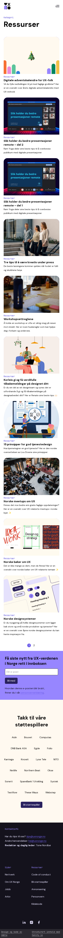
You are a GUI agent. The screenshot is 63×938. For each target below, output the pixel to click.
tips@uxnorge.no (35, 836)
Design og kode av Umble (11, 933)
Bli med (11, 680)
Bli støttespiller (31, 804)
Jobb (8, 889)
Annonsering (38, 889)
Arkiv (7, 896)
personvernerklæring (32, 692)
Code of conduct (41, 874)
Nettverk (10, 874)
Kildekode (36, 904)
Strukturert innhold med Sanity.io (46, 933)
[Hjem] (7, 6)
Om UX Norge (12, 881)
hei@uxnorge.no (37, 840)
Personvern (37, 896)
